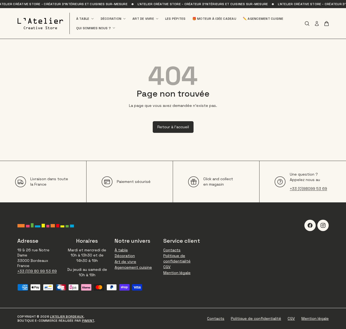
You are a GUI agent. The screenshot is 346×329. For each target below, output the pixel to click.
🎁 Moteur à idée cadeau (214, 19)
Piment (88, 320)
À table (82, 19)
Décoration (111, 19)
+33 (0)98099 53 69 (308, 188)
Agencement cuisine (133, 267)
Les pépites (175, 19)
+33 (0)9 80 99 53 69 (37, 271)
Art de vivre (143, 19)
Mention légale (177, 272)
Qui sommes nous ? (93, 28)
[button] (326, 23)
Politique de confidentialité (177, 258)
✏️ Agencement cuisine (263, 19)
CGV (167, 266)
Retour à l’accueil (173, 126)
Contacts (172, 250)
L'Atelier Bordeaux (67, 316)
